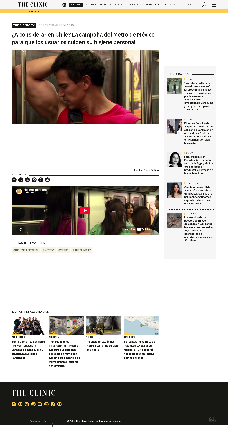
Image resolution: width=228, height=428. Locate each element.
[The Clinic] (33, 4)
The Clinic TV (24, 25)
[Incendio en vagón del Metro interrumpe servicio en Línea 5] (103, 325)
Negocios (105, 4)
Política (91, 4)
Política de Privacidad (37, 425)
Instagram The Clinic (27, 404)
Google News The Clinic (59, 404)
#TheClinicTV (82, 250)
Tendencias (134, 4)
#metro (63, 250)
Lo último (76, 4)
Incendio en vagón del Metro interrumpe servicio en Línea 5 (102, 346)
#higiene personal (25, 250)
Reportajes (186, 4)
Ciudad (119, 4)
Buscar (204, 4)
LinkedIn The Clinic (46, 404)
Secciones (214, 5)
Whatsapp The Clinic (33, 404)
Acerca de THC (38, 420)
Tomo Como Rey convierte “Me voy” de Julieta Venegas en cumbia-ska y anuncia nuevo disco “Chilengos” (28, 350)
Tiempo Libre (152, 4)
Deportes (169, 4)
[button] (14, 179)
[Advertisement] (85, 282)
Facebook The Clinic (20, 404)
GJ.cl (212, 420)
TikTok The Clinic (53, 404)
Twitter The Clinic (14, 404)
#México (48, 250)
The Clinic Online (149, 170)
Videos (89, 337)
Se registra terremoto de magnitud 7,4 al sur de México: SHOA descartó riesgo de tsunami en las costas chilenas (139, 350)
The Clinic (64, 4)
